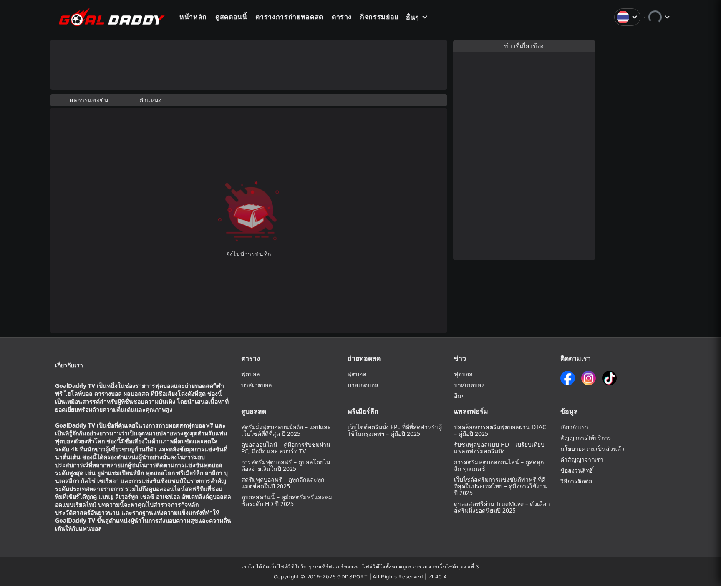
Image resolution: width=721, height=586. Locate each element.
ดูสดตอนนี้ (231, 17)
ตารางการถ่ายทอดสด (289, 17)
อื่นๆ (412, 17)
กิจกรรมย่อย (379, 17)
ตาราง (342, 17)
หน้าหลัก (193, 17)
